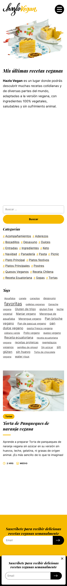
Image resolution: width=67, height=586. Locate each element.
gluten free (46, 309)
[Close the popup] (62, 558)
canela (22, 298)
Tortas (8, 416)
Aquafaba (9, 298)
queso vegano (52, 333)
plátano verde (12, 332)
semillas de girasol (27, 347)
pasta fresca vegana (40, 328)
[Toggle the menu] (59, 9)
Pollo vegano (32, 333)
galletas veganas (35, 304)
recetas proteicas (26, 342)
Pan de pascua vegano (32, 323)
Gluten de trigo (25, 309)
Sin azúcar (47, 347)
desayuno (49, 298)
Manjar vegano (26, 313)
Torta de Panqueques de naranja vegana (26, 426)
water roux (22, 356)
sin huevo (23, 352)
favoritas (13, 303)
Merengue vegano (30, 318)
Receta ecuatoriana (18, 337)
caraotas (35, 298)
